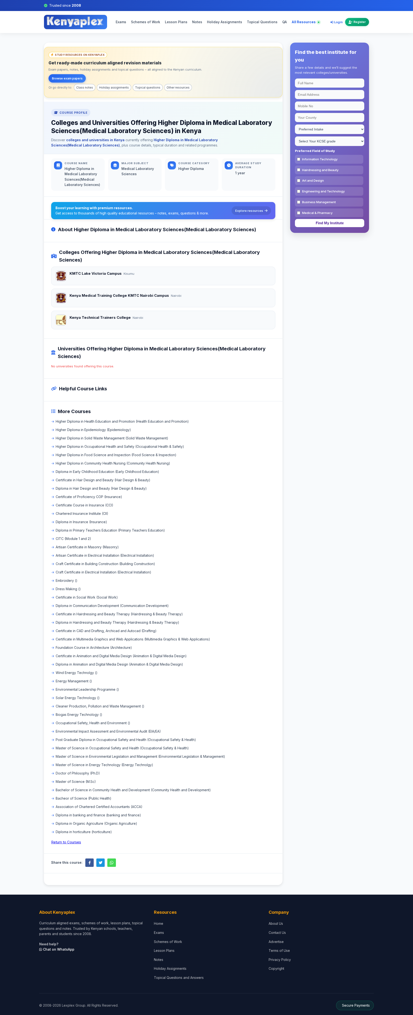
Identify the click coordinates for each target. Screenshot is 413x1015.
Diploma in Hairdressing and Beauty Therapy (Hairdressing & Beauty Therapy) (117, 622)
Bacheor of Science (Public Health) (83, 798)
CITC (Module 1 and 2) (73, 539)
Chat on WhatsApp (58, 949)
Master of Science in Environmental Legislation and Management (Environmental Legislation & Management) (140, 756)
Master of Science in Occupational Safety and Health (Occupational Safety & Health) (122, 748)
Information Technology (319, 159)
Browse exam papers (67, 78)
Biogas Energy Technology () (79, 714)
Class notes (84, 87)
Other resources (178, 87)
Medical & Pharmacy (317, 213)
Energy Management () (74, 681)
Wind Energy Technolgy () (77, 673)
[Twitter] (100, 862)
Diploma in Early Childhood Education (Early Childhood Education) (107, 472)
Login (338, 22)
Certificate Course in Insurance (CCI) (84, 505)
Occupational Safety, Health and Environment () (93, 723)
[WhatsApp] (111, 862)
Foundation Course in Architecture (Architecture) (94, 647)
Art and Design (313, 180)
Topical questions (147, 87)
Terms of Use (279, 950)
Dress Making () (68, 589)
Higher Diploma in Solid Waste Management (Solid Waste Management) (112, 438)
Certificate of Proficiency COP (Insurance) (89, 497)
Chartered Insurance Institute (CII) (82, 513)
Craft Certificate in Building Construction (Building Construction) (105, 564)
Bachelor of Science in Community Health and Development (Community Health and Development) (133, 790)
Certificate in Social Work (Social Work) (87, 597)
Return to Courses (66, 842)
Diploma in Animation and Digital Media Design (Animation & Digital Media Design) (119, 664)
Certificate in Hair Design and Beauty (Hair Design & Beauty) (103, 480)
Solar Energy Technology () (78, 698)
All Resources (304, 22)
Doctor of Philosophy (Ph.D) (78, 773)
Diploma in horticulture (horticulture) (84, 832)
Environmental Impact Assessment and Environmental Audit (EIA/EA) (108, 731)
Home (158, 923)
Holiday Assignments (224, 22)
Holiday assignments (114, 87)
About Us (276, 923)
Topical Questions (262, 22)
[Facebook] (89, 862)
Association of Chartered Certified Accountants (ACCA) (99, 807)
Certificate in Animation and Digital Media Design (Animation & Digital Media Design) (121, 656)
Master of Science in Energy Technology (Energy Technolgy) (104, 765)
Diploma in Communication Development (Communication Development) (112, 606)
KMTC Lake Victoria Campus (96, 273)
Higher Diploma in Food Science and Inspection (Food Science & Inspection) (116, 455)
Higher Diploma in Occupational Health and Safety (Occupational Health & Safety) (120, 446)
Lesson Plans (176, 22)
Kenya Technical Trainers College (100, 317)
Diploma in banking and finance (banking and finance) (98, 815)
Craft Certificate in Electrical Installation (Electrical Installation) (103, 572)
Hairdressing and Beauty (320, 170)
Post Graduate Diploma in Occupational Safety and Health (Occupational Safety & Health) (126, 740)
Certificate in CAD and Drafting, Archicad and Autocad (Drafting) (106, 631)
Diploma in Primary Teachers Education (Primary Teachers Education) (110, 530)
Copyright (276, 968)
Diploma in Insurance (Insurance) (81, 522)
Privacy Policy (280, 960)
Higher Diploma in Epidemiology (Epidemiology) (93, 430)
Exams (121, 22)
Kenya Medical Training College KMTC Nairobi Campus (119, 295)
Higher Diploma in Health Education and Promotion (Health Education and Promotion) (122, 421)
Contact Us (277, 933)
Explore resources (249, 211)
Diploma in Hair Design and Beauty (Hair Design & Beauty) (101, 488)
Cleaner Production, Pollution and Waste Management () (100, 706)
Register (359, 22)
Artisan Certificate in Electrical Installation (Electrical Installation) (105, 555)
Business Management (319, 202)
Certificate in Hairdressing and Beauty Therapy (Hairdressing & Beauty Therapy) (119, 614)
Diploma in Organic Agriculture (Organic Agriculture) (96, 823)
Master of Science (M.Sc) (76, 781)
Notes (197, 22)
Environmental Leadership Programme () (87, 689)
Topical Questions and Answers (179, 978)
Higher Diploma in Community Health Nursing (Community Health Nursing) (113, 463)
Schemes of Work (145, 22)
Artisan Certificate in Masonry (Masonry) (87, 547)
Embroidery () (66, 580)
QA (284, 22)
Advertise (276, 942)
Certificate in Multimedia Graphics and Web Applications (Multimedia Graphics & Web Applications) (133, 639)
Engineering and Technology (323, 191)
